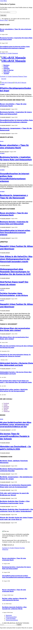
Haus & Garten (8, 70)
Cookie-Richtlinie (11, 618)
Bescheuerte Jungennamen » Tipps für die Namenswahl (14, 196)
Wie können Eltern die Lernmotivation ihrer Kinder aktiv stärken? (15, 329)
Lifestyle (7, 72)
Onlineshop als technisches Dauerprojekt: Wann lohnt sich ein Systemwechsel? (15, 486)
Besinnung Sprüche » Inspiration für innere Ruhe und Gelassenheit (16, 113)
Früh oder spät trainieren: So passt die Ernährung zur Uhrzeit (14, 494)
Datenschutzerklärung (12, 620)
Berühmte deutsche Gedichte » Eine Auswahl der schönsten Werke (14, 608)
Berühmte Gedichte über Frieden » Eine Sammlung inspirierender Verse (15, 502)
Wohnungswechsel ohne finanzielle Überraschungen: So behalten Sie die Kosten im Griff (15, 271)
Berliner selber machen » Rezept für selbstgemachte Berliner (14, 599)
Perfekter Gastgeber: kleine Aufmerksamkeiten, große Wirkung (14, 294)
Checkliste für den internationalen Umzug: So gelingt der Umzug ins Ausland (15, 355)
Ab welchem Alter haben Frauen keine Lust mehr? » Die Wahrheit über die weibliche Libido (16, 381)
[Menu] (0, 81)
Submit (19, 624)
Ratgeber (2, 84)
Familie (6, 67)
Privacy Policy (4, 20)
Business (6, 65)
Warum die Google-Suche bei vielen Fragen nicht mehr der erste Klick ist (16, 518)
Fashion (2, 300)
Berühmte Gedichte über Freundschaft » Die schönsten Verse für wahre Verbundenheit (16, 510)
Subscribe (3, 78)
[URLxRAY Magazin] (16, 59)
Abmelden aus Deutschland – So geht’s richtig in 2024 (15, 447)
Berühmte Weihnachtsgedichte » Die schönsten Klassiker (13, 470)
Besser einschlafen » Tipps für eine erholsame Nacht (14, 146)
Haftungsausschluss (11, 617)
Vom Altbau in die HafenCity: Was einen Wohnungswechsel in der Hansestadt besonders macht (16, 259)
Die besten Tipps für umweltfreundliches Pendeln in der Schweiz (14, 436)
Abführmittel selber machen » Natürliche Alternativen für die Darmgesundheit (14, 390)
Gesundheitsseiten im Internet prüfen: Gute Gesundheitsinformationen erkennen (15, 47)
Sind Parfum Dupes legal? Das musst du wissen (14, 283)
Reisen (1, 419)
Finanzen (7, 68)
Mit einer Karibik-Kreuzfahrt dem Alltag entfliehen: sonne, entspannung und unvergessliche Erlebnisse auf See (15, 424)
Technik (6, 73)
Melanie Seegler (5, 109)
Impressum (9, 615)
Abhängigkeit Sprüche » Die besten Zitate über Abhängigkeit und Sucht (16, 364)
